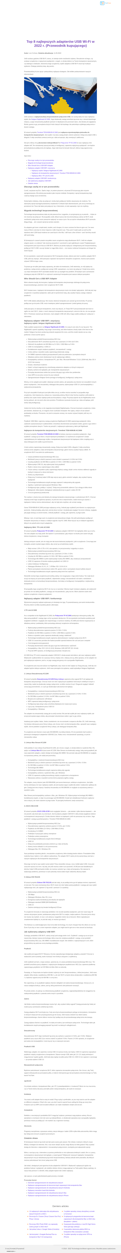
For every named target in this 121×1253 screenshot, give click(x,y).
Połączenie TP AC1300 (68, 143)
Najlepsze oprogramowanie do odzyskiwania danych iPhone (48, 1195)
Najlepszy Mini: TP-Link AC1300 (43, 176)
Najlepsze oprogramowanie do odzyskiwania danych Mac (47, 1193)
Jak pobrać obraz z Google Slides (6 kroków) (44, 1229)
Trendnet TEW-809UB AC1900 (47, 132)
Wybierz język (10, 1251)
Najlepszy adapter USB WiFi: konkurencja (42, 178)
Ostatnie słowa (33, 183)
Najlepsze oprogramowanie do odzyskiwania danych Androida (49, 1188)
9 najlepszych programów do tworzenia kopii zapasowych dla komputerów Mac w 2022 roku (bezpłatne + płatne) (79, 1219)
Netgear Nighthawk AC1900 (40, 119)
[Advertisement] (60, 20)
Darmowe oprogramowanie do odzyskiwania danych (45, 1183)
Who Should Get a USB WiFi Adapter (40, 165)
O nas (7, 1248)
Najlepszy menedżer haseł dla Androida (41, 1190)
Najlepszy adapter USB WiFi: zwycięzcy (41, 168)
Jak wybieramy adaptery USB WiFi (39, 181)
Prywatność (20, 1248)
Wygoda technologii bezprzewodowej (40, 163)
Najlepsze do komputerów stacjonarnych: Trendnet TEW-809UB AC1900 (56, 173)
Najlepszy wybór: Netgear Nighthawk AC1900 (47, 170)
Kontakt (12, 1248)
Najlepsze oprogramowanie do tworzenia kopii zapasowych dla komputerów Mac (55, 1185)
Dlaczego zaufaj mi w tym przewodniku (41, 160)
